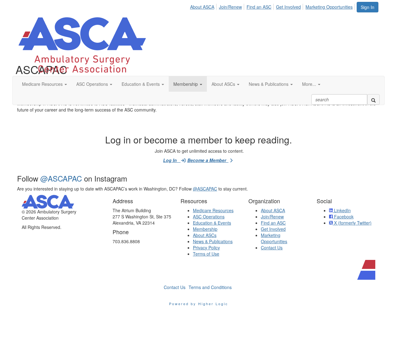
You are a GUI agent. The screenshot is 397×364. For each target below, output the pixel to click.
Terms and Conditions (210, 287)
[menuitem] (204, 6)
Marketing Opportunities (329, 7)
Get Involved (288, 7)
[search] (373, 99)
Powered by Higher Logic (198, 303)
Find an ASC (259, 7)
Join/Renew (230, 7)
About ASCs (204, 235)
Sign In (367, 7)
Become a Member (208, 160)
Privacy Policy (206, 247)
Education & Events (212, 223)
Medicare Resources (213, 210)
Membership (205, 229)
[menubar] (273, 6)
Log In (172, 160)
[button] (44, 84)
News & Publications (213, 241)
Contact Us (272, 247)
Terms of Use (206, 254)
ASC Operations (209, 216)
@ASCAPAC (61, 178)
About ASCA (202, 7)
